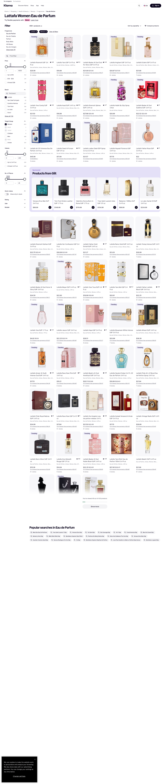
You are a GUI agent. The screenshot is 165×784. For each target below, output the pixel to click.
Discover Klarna (23, 5)
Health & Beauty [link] (24, 11)
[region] (19, 769)
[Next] (156, 193)
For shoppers (8, 1)
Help (42, 5)
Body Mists (9, 41)
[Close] (35, 759)
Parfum (8, 39)
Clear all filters (53, 31)
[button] (145, 6)
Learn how (34, 20)
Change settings (19, 776)
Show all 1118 (9, 116)
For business (17, 1)
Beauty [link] (33, 11)
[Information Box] (41, 26)
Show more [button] (95, 506)
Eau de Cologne (11, 47)
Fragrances (8, 31)
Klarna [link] (6, 11)
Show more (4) (10, 49)
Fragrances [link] (40, 11)
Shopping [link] (14, 11)
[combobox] (134, 25)
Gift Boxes (9, 44)
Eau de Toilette (11, 36)
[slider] (6, 66)
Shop (32, 5)
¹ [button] (40, 72)
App (37, 5)
